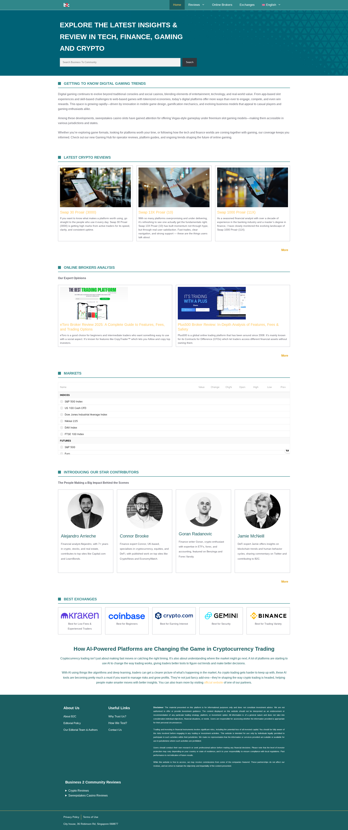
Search (189, 62)
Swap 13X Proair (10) (155, 212)
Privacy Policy (71, 817)
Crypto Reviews (78, 790)
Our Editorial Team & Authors (80, 729)
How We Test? (117, 723)
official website (213, 682)
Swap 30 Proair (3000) (78, 212)
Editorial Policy (72, 723)
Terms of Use (90, 817)
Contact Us (115, 729)
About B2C (69, 716)
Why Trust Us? (117, 716)
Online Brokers (222, 5)
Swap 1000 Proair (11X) (236, 212)
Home (177, 5)
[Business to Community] (66, 5)
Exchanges (247, 5)
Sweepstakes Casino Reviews (88, 795)
